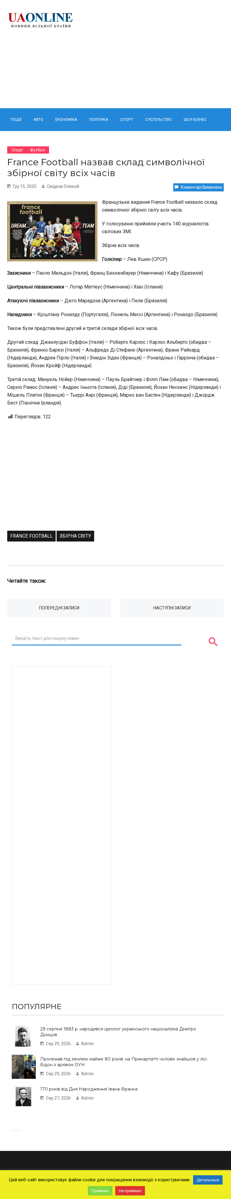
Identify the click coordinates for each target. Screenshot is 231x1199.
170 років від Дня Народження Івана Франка (88, 1089)
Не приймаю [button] (130, 1190)
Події (16, 119)
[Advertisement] (154, 54)
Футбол (37, 150)
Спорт (126, 119)
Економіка (66, 119)
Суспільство (158, 119)
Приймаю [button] (100, 1190)
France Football (31, 536)
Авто (38, 119)
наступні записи (172, 608)
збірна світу (75, 536)
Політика (98, 119)
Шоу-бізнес (195, 119)
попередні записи (59, 608)
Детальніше (208, 1180)
